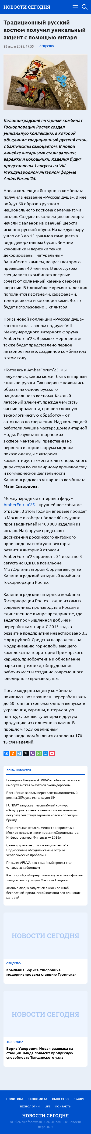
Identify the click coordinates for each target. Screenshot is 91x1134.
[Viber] (32, 753)
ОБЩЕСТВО (46, 46)
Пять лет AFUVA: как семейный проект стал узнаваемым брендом (39, 864)
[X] (26, 753)
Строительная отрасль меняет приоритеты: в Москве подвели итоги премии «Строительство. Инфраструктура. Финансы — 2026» (42, 832)
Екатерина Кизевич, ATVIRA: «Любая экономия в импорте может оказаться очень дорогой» (43, 782)
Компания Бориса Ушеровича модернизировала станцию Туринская (41, 972)
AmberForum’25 (19, 504)
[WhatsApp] (39, 753)
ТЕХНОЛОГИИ (30, 1106)
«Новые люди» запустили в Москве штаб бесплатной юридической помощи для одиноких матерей (43, 892)
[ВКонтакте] (6, 753)
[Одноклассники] (13, 753)
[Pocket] (52, 753)
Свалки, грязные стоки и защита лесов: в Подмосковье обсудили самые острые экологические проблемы (37, 850)
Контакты (63, 1106)
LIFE (48, 1106)
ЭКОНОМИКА (14, 1042)
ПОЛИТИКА (14, 1099)
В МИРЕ (79, 1099)
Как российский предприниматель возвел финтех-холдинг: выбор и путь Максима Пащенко (44, 877)
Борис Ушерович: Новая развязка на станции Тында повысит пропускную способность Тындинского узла (39, 1053)
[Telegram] (19, 753)
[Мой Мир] (45, 753)
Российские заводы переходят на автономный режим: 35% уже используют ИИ (41, 794)
